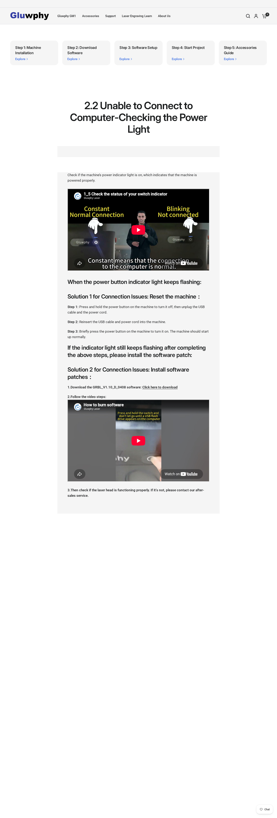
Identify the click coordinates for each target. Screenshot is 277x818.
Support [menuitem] (110, 16)
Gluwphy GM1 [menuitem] (66, 16)
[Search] (248, 16)
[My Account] (256, 16)
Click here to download (160, 387)
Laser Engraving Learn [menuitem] (137, 16)
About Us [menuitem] (164, 16)
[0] (263, 16)
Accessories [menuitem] (90, 16)
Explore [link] (20, 59)
